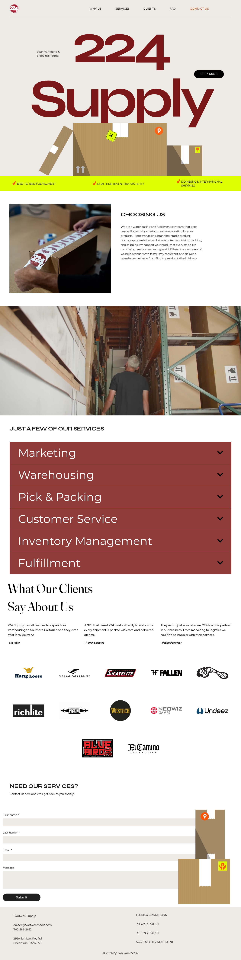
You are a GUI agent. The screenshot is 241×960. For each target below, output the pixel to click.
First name (11, 815)
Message (8, 867)
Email (7, 850)
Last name (10, 832)
